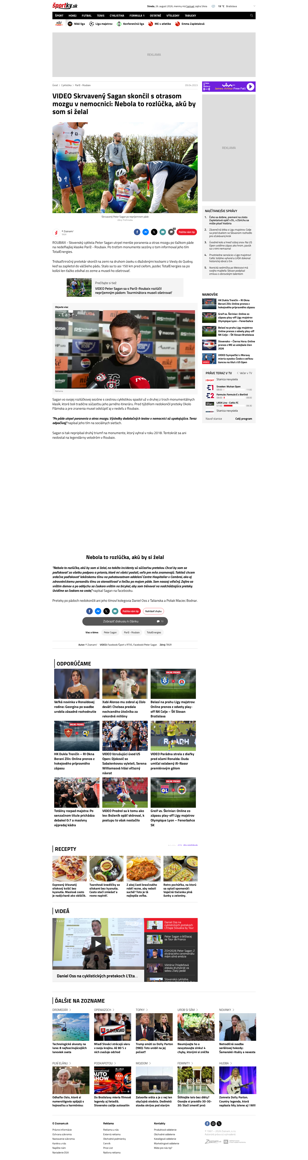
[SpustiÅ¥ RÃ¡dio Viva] (228, 85)
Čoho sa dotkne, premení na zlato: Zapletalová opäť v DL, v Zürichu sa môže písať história (229, 220)
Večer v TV (246, 373)
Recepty (65, 849)
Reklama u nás (111, 1129)
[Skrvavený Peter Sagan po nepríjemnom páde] (125, 167)
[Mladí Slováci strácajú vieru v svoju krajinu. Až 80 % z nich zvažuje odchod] (112, 1027)
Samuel (190, 6)
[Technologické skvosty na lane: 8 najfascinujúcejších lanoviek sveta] (70, 1027)
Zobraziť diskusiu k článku (133, 621)
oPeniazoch (102, 1009)
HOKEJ (72, 15)
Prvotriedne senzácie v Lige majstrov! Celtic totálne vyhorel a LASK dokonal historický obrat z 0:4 (230, 258)
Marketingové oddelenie (166, 1143)
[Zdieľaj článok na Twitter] (154, 232)
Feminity (184, 1063)
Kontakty (159, 1123)
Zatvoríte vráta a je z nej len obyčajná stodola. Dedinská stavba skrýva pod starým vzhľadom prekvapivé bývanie (154, 1101)
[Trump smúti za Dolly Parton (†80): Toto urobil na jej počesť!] (154, 1027)
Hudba (224, 1063)
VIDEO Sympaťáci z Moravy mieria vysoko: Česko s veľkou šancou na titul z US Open (235, 358)
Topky (140, 1009)
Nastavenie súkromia (63, 1139)
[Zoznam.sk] (214, 1142)
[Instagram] (213, 1124)
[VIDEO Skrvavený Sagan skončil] (125, 498)
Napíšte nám (59, 1148)
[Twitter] (219, 1124)
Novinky (225, 1009)
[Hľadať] (252, 15)
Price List (108, 1148)
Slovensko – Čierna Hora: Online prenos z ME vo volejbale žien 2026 (236, 345)
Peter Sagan (110, 632)
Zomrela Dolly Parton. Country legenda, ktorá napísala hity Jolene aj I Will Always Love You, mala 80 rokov (237, 1101)
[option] (71, 1061)
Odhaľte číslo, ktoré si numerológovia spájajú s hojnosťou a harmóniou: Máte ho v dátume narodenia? (68, 1101)
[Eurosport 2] (210, 395)
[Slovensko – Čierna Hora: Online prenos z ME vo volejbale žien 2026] (209, 345)
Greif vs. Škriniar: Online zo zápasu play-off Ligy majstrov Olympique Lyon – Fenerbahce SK (235, 317)
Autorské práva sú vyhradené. (220, 1134)
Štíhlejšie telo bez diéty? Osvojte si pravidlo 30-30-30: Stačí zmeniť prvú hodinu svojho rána (195, 1101)
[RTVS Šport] (210, 380)
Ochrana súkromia (62, 1134)
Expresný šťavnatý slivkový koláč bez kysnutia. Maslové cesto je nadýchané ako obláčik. (69, 890)
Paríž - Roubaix (83, 85)
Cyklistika (66, 85)
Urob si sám (186, 1009)
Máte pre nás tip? (163, 1148)
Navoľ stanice (214, 418)
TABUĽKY (190, 15)
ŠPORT (59, 15)
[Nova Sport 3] (210, 403)
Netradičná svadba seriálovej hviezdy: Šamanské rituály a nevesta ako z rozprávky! (237, 1048)
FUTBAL (87, 15)
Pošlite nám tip (187, 232)
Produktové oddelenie (165, 1129)
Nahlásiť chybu (153, 611)
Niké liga (79, 24)
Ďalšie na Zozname (80, 1001)
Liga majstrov (104, 24)
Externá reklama (111, 1134)
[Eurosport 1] (210, 387)
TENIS (100, 15)
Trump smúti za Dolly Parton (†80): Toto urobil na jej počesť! (154, 1048)
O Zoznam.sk (60, 1123)
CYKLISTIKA (117, 15)
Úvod (55, 85)
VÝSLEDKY (172, 15)
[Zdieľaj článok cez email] (163, 232)
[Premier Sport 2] (210, 411)
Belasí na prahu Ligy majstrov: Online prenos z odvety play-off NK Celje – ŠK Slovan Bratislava (236, 331)
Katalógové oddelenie (165, 1139)
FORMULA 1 (137, 15)
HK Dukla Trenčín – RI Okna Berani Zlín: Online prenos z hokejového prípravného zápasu (236, 303)
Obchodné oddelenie (164, 1134)
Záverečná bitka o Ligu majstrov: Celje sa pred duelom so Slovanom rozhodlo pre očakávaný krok (230, 233)
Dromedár (60, 1009)
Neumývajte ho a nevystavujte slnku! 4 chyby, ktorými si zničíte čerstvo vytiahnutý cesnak (195, 1048)
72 (174, 229)
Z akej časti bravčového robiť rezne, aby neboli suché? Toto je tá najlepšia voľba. (142, 890)
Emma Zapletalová (193, 24)
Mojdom (142, 1063)
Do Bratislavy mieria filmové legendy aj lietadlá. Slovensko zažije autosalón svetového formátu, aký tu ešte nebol (112, 1101)
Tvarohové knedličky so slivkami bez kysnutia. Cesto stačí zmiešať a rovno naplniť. (104, 890)
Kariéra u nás (59, 1143)
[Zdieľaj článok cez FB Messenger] (145, 232)
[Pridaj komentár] (171, 232)
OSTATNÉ (155, 15)
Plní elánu (60, 1063)
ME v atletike (163, 24)
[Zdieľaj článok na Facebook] (137, 232)
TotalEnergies (154, 632)
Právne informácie (62, 1129)
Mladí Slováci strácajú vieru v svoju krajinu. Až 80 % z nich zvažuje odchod (112, 1048)
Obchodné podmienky (114, 1139)
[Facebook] (207, 1124)
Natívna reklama (111, 1152)
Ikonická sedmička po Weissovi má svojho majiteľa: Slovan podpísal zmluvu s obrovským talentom (228, 270)
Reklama (108, 1123)
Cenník (107, 1143)
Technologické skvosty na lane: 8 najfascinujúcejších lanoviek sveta (69, 1048)
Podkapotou (103, 1063)
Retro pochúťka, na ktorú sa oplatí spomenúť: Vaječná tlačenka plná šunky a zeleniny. (179, 890)
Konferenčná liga (133, 24)
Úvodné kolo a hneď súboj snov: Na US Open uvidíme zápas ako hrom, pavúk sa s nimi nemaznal (230, 245)
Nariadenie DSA (60, 1152)
